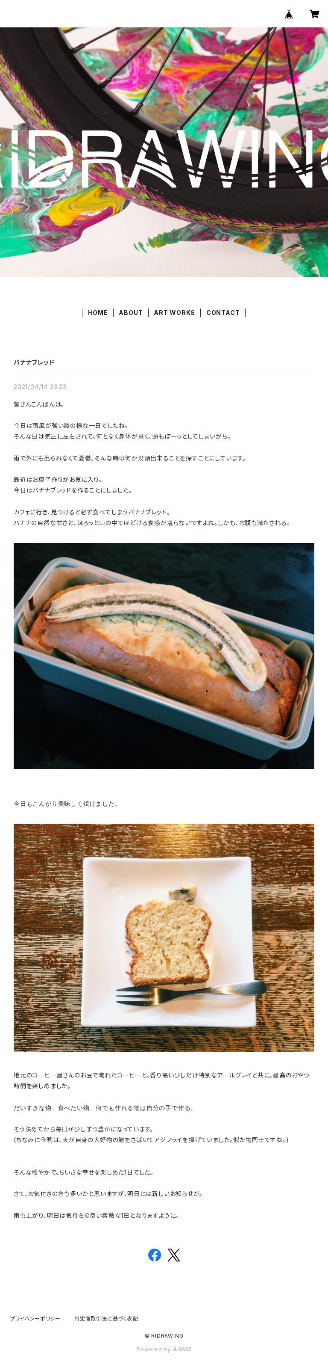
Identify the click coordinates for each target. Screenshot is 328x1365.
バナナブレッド (34, 362)
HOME (98, 312)
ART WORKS (174, 312)
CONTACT (223, 312)
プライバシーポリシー (35, 1318)
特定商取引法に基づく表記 (106, 1318)
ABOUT (131, 312)
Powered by (155, 1349)
